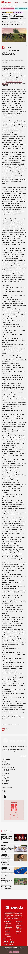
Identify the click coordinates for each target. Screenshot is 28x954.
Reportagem (4, 845)
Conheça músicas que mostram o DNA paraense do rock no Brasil (6, 838)
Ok (10, 952)
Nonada (9, 47)
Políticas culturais (21, 8)
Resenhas (6, 783)
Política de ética (7, 766)
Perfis (5, 778)
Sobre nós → (17, 2)
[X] (11, 54)
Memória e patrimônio (18, 12)
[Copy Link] (7, 54)
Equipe (6, 925)
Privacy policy (16, 952)
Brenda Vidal (5, 875)
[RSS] (9, 54)
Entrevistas (6, 780)
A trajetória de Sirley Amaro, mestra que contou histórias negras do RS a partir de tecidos (7, 871)
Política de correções (9, 767)
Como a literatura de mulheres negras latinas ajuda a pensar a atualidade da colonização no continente (7, 859)
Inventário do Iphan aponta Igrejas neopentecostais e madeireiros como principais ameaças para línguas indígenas (7, 883)
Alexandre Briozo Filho (7, 888)
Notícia (5, 775)
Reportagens (7, 777)
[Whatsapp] (3, 54)
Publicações (7, 763)
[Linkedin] (5, 54)
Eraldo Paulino (5, 842)
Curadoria (6, 782)
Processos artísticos (7, 8)
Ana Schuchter (5, 851)
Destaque (10, 724)
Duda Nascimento (6, 864)
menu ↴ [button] (25, 2)
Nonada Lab (7, 764)
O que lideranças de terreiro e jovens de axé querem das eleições (7, 848)
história (14, 724)
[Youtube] (14, 54)
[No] (26, 950)
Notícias (18, 923)
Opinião (4, 12)
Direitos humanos (10, 12)
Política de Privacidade (9, 769)
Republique (6, 770)
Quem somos (7, 761)
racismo (18, 724)
